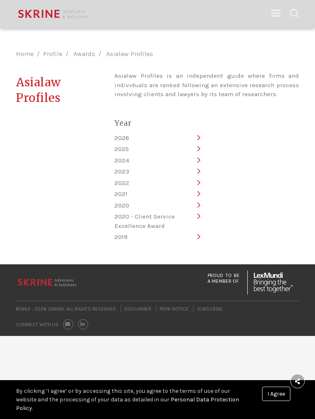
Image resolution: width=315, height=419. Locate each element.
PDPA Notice (174, 309)
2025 (121, 149)
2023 (121, 171)
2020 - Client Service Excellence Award (144, 221)
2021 (121, 194)
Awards (84, 54)
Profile (52, 54)
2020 (121, 205)
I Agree (276, 393)
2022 (121, 183)
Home (25, 54)
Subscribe (210, 309)
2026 (121, 138)
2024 (121, 160)
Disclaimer (137, 309)
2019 (121, 237)
